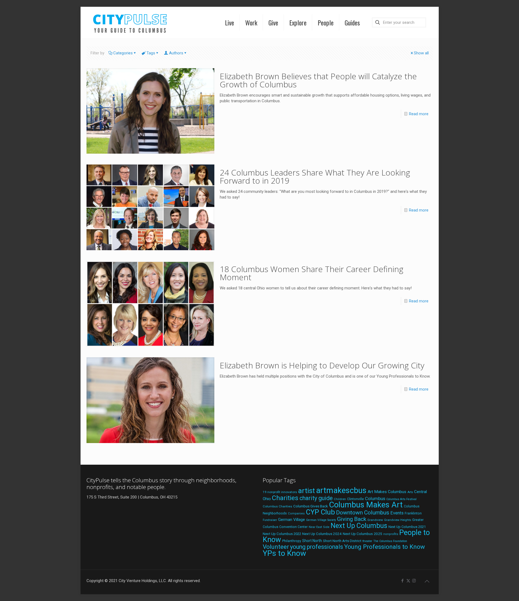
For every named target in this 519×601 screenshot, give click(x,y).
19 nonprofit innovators (280, 492)
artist (306, 490)
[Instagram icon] (414, 580)
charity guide (316, 498)
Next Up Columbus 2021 (407, 527)
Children (340, 499)
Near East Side (319, 527)
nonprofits (390, 534)
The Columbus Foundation (390, 541)
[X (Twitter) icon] (408, 580)
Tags (151, 53)
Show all (421, 53)
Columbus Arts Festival (401, 499)
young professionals (316, 546)
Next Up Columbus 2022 (282, 534)
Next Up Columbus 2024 (322, 533)
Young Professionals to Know (384, 546)
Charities (285, 498)
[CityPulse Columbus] (130, 22)
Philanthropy (291, 541)
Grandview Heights (397, 520)
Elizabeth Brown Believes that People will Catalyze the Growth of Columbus (318, 80)
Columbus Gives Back (310, 506)
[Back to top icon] (427, 581)
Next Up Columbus (359, 526)
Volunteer (276, 546)
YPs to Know (284, 553)
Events (397, 513)
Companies (296, 513)
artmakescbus (341, 490)
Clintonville (355, 499)
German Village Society (321, 520)
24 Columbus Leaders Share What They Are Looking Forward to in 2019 (315, 176)
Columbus (375, 498)
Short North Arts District (342, 541)
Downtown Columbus (362, 512)
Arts (410, 492)
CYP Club (320, 512)
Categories (123, 53)
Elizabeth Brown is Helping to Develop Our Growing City (322, 365)
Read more (418, 113)
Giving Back (351, 519)
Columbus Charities (277, 506)
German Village (291, 519)
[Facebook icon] (403, 580)
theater (367, 541)
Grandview (375, 520)
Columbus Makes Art (366, 504)
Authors (176, 53)
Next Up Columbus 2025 (362, 533)
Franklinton (413, 513)
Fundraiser (270, 520)
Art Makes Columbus (387, 491)
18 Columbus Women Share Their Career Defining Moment (311, 273)
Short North (312, 541)
